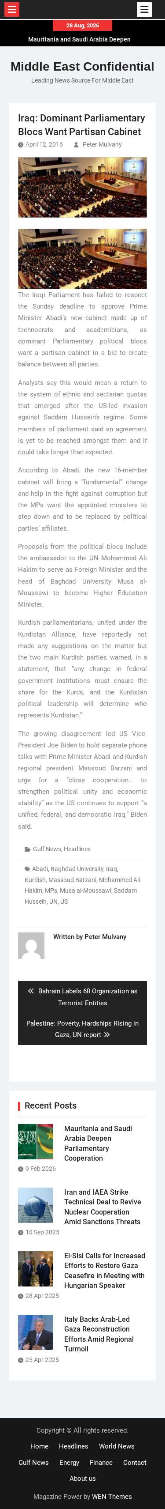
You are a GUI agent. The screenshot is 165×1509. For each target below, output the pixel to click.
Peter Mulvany (102, 144)
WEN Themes (112, 1497)
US (64, 901)
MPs (51, 890)
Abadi (40, 868)
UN (53, 901)
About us (83, 1479)
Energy (69, 1463)
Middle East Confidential (82, 66)
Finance (101, 1463)
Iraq (111, 868)
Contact (135, 1463)
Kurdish (35, 879)
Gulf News (47, 849)
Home (39, 1446)
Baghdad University (77, 868)
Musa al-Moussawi (85, 890)
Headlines (77, 849)
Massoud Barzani (72, 879)
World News (117, 1446)
